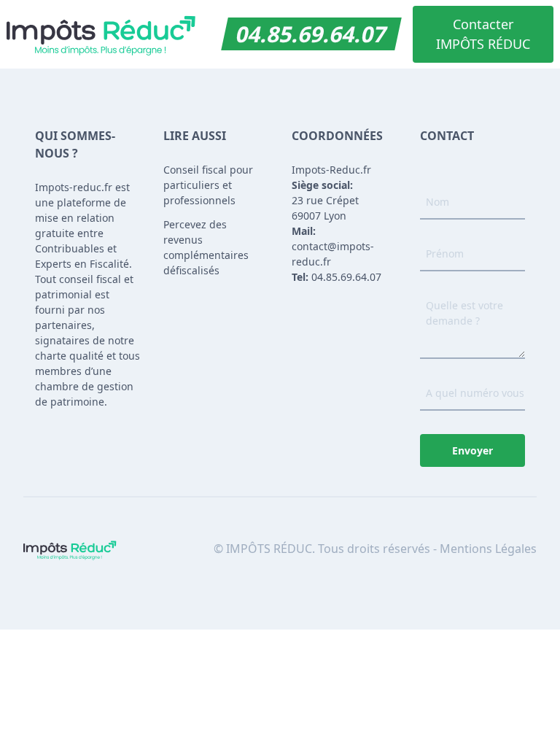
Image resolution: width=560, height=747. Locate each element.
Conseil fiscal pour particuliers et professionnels (208, 185)
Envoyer (472, 450)
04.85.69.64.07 (311, 34)
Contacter (483, 34)
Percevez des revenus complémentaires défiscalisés (206, 247)
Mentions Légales (488, 549)
